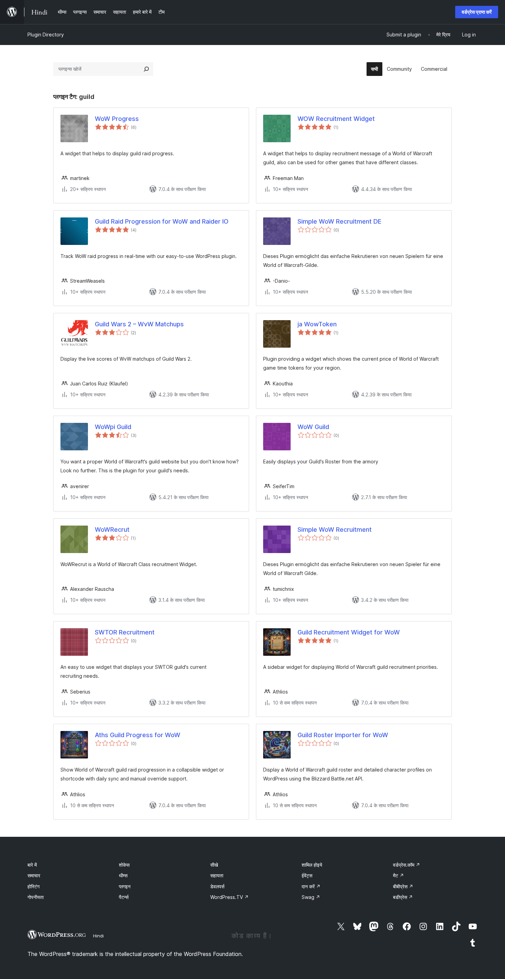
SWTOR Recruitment (125, 632)
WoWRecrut (112, 529)
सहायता (216, 875)
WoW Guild (313, 426)
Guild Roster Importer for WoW (343, 735)
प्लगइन (125, 886)
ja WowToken (317, 324)
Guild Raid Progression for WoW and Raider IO (161, 221)
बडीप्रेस (403, 897)
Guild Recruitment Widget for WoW (349, 632)
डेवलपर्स (217, 886)
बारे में (32, 865)
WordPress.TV (229, 897)
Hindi (98, 935)
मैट (398, 875)
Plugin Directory (45, 34)
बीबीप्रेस (403, 886)
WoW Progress (117, 118)
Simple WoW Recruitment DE (339, 221)
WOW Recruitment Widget (336, 118)
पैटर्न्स (123, 897)
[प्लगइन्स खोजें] (146, 69)
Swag (311, 897)
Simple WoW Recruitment (335, 529)
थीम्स (123, 875)
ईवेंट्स (307, 875)
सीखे (214, 865)
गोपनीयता (35, 897)
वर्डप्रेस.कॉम (406, 865)
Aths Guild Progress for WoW (137, 735)
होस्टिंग (33, 886)
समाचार (33, 875)
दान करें (311, 886)
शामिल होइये (312, 865)
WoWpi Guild (113, 426)
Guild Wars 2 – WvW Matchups (139, 324)
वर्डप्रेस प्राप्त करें (477, 12)
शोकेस (124, 865)
